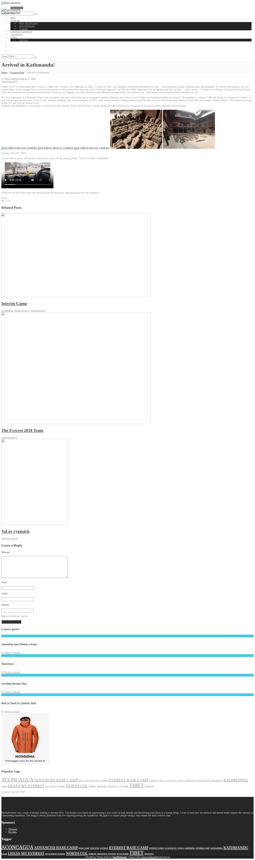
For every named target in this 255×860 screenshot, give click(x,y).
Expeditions (16, 34)
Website (5, 605)
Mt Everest (32, 786)
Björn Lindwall (12, 79)
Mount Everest (21, 310)
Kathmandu (235, 780)
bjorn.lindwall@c (150, 857)
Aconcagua (17, 779)
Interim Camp (203, 781)
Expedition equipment (21, 31)
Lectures (23, 40)
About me (15, 20)
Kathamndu (216, 781)
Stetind (112, 786)
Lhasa (14, 786)
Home (4, 72)
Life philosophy (27, 26)
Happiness (190, 781)
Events (13, 37)
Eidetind (94, 781)
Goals (180, 781)
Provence (102, 786)
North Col (77, 786)
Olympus (12, 829)
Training (23, 29)
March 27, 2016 (28, 79)
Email (4, 593)
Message (5, 552)
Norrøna (12, 832)
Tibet (136, 785)
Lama (4, 786)
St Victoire (123, 786)
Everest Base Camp (128, 780)
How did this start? (28, 23)
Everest (104, 781)
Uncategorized (17, 72)
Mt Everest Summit (55, 786)
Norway (92, 786)
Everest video (156, 781)
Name (4, 582)
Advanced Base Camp (56, 780)
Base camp (84, 781)
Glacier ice (171, 781)
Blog (12, 17)
